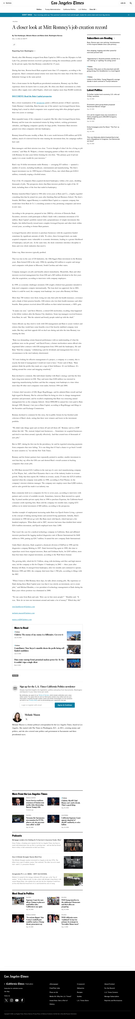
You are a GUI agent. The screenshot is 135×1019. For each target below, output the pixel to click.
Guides (79, 996)
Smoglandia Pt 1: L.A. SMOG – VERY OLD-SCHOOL (29, 874)
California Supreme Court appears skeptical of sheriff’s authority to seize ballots (70, 821)
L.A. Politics (82, 9)
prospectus (41, 102)
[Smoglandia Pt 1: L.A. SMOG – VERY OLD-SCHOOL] (73, 879)
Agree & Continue (65, 705)
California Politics (69, 9)
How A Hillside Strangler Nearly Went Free (27, 857)
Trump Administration (52, 9)
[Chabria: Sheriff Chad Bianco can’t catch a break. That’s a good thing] (53, 801)
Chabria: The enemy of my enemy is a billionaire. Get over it (38, 634)
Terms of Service (44, 695)
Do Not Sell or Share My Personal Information (65, 1013)
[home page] (67, 3)
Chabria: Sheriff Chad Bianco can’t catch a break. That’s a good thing (70, 802)
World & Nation (31, 797)
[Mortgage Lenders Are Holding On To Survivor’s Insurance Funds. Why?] (73, 845)
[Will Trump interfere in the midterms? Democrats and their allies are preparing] (53, 901)
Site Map (6, 991)
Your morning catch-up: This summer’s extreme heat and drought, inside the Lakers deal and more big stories (72, 15)
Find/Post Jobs (55, 988)
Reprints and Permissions (113, 1000)
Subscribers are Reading (100, 38)
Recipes (79, 992)
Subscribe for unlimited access (13, 988)
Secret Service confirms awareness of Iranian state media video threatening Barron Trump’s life (35, 804)
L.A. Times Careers (111, 992)
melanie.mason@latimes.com (23, 613)
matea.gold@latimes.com (22, 619)
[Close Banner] (128, 15)
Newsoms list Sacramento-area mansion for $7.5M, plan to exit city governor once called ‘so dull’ (35, 821)
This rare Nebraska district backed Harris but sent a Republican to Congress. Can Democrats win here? (103, 139)
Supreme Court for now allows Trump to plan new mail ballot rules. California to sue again (35, 903)
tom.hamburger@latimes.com (23, 606)
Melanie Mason (32, 715)
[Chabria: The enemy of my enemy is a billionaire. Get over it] (74, 636)
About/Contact (109, 984)
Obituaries (80, 988)
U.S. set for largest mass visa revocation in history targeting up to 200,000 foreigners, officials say (102, 117)
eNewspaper (54, 984)
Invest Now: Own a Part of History (59, 1002)
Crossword (80, 984)
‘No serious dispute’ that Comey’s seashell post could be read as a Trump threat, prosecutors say (35, 921)
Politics (39, 9)
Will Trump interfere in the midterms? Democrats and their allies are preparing (70, 903)
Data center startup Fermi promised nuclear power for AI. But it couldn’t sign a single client (39, 661)
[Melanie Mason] (17, 717)
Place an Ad (54, 992)
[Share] (14, 44)
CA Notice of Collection (47, 1013)
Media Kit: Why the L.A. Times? (60, 996)
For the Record (109, 988)
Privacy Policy (33, 700)
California (64, 815)
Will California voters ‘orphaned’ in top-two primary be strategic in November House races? (69, 921)
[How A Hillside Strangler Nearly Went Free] (73, 862)
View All (93, 9)
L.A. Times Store (83, 1000)
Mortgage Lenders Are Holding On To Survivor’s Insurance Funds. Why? (36, 840)
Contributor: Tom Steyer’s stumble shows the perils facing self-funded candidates (39, 649)
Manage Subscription (111, 996)
